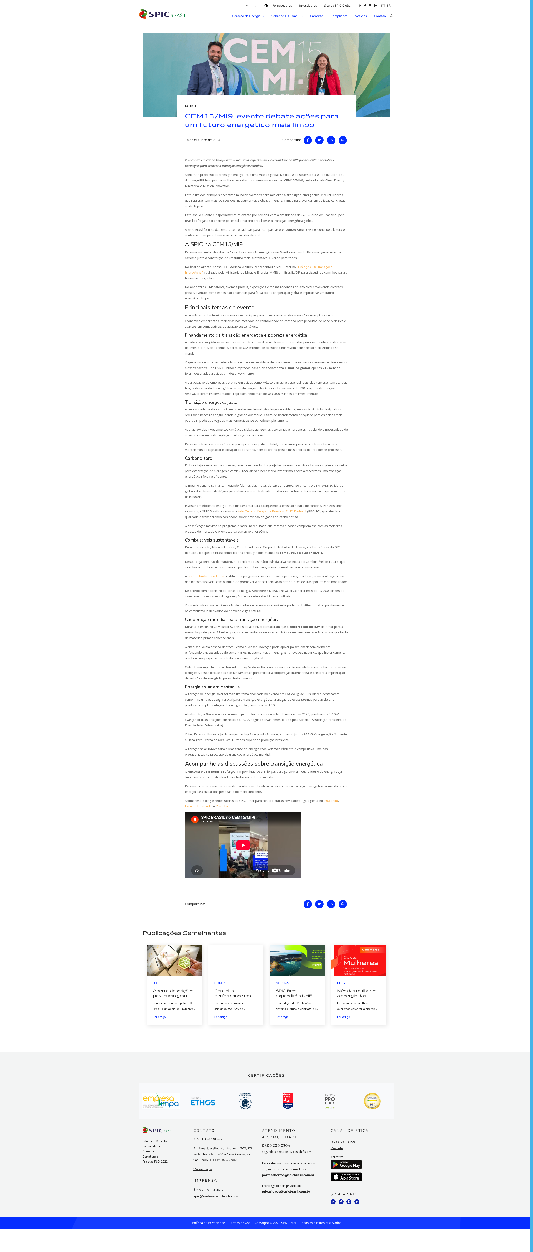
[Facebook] (365, 8)
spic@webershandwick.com (215, 1196)
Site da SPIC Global (337, 5)
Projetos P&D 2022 (155, 1162)
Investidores (308, 5)
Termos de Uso (239, 1223)
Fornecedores (282, 5)
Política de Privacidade (208, 1223)
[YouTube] (375, 8)
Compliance (339, 16)
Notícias (361, 16)
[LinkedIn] (360, 8)
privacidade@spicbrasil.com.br (286, 1191)
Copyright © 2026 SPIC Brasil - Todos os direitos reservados (298, 1223)
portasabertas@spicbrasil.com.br (288, 1175)
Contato (380, 16)
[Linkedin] (331, 140)
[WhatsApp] (343, 140)
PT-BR (386, 5)
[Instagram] (370, 8)
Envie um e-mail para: (208, 1190)
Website (337, 1148)
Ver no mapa (202, 1169)
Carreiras (316, 16)
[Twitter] (319, 140)
